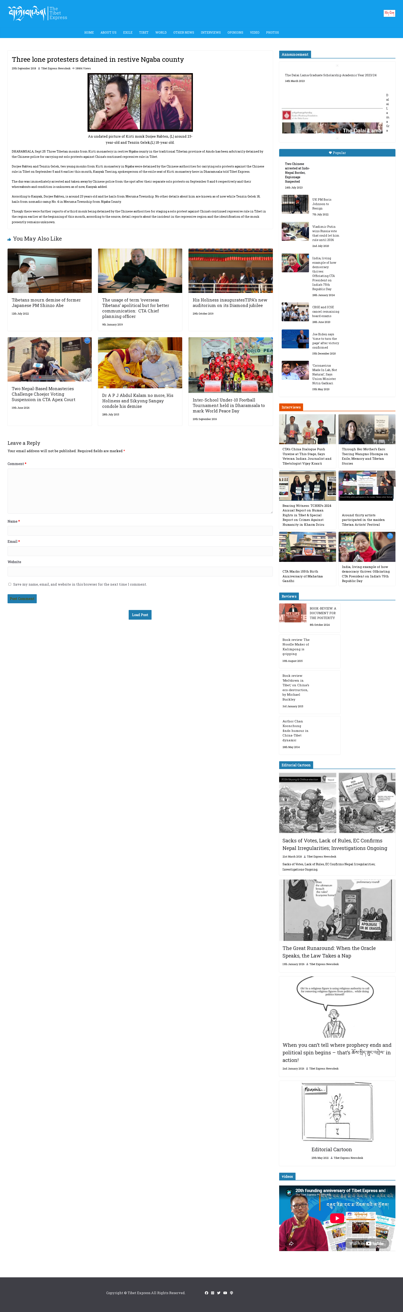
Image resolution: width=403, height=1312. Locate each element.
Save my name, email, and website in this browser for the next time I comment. (80, 584)
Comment (17, 463)
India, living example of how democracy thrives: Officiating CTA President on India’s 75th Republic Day (324, 273)
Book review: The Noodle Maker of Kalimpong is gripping (296, 647)
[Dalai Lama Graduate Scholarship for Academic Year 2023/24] (332, 125)
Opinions (235, 32)
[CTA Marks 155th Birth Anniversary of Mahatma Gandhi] (307, 547)
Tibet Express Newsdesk (56, 68)
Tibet (144, 32)
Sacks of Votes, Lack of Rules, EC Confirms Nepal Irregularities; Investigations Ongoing (335, 844)
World (161, 32)
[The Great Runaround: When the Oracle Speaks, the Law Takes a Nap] (337, 910)
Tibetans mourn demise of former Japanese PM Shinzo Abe (46, 302)
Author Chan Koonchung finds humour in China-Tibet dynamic (296, 730)
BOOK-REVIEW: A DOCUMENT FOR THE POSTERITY (323, 613)
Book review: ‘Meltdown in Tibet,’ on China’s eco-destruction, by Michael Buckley (296, 687)
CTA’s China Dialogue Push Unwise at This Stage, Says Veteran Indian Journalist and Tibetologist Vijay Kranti (307, 456)
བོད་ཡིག (389, 13)
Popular (339, 152)
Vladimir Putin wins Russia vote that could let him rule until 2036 (325, 233)
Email (14, 541)
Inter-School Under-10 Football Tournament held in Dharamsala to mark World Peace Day (229, 405)
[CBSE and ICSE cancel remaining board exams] (295, 311)
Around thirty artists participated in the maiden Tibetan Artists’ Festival (363, 520)
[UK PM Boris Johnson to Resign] (295, 204)
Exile (127, 32)
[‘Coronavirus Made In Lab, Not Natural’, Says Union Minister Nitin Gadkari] (295, 370)
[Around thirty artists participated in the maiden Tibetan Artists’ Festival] (367, 486)
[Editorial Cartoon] (337, 1111)
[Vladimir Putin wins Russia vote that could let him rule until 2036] (295, 231)
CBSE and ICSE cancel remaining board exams (325, 311)
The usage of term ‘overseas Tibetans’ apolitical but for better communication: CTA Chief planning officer (135, 308)
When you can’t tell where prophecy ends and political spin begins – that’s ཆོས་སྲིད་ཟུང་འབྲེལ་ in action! (337, 1052)
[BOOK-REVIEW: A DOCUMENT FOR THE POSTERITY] (292, 617)
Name (14, 521)
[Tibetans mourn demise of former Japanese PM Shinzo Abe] (50, 251)
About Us (108, 32)
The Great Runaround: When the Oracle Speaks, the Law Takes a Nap (329, 952)
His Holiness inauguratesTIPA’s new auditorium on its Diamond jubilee (230, 302)
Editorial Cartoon (331, 1149)
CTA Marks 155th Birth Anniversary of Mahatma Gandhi (303, 576)
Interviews (211, 32)
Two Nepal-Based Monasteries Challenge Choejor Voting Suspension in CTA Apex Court (43, 394)
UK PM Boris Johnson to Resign (321, 204)
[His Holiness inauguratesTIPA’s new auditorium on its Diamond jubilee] (230, 251)
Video (254, 32)
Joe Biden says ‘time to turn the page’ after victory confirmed (325, 340)
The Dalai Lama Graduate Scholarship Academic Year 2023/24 (331, 75)
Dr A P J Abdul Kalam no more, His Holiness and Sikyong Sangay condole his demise (137, 401)
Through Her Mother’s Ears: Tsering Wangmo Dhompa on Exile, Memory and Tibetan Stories (365, 456)
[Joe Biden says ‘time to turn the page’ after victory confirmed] (295, 338)
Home (89, 32)
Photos (272, 32)
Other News (183, 32)
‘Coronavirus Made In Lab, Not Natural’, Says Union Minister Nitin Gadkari (324, 374)
